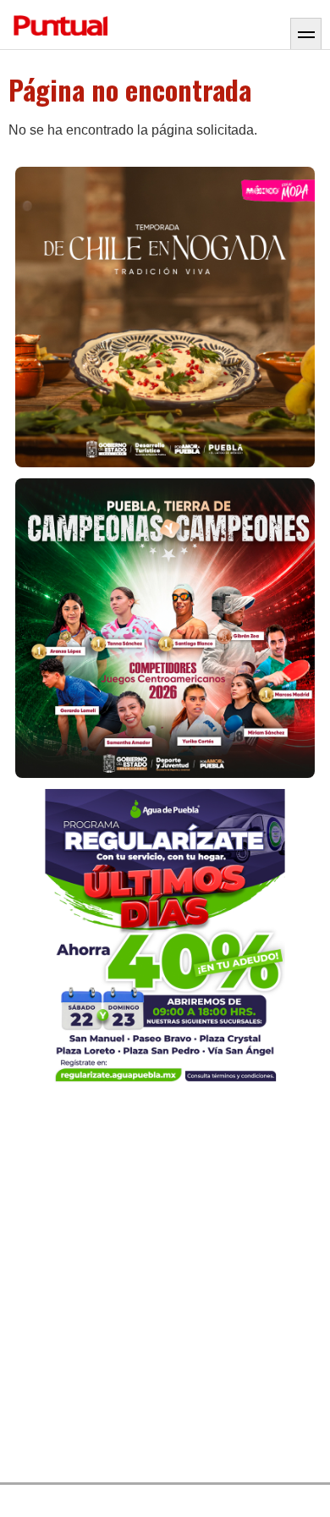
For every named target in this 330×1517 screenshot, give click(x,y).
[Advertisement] (165, 1287)
